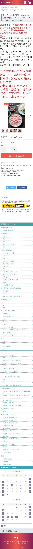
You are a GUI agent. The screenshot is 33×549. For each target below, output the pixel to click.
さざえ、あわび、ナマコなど (10, 279)
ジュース (5, 341)
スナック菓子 (6, 373)
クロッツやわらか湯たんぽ (10, 417)
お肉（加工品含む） (9, 7)
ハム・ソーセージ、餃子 (9, 244)
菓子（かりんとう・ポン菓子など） (12, 360)
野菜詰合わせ (6, 313)
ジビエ (4, 247)
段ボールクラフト (7, 430)
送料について (10, 543)
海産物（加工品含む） (7, 250)
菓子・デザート (5, 352)
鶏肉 (4, 241)
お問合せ (24, 543)
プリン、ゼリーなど (8, 357)
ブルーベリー (6, 321)
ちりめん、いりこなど (8, 261)
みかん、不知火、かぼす (9, 316)
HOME (2, 7)
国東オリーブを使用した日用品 (11, 438)
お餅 (4, 307)
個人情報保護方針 (24, 541)
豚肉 (16, 7)
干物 (4, 269)
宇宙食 (4, 411)
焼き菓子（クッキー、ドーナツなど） (13, 363)
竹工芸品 (5, 446)
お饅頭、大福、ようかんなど (10, 368)
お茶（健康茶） (7, 346)
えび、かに (5, 266)
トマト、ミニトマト (8, 327)
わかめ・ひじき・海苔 (8, 253)
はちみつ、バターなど (8, 402)
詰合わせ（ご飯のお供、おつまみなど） (13, 405)
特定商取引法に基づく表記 (11, 541)
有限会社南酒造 (7, 464)
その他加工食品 (5, 388)
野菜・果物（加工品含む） (8, 310)
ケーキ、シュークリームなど (10, 371)
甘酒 (4, 343)
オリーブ (5, 324)
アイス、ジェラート (8, 355)
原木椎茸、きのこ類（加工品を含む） (11, 288)
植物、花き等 (6, 436)
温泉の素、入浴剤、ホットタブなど (12, 433)
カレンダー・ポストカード (10, 444)
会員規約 (17, 543)
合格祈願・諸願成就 (8, 230)
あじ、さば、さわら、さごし (10, 271)
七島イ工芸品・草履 (8, 425)
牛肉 (4, 236)
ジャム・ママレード (8, 335)
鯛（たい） (5, 258)
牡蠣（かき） (6, 277)
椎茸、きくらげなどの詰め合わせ (11, 296)
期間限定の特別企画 (6, 227)
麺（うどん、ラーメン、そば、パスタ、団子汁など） (16, 396)
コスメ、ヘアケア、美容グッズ (11, 449)
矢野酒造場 (5, 461)
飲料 (2, 338)
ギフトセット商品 (6, 452)
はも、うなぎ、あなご (8, 263)
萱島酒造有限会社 (7, 459)
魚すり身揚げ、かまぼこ (9, 285)
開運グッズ (5, 441)
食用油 (4, 382)
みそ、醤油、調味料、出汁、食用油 (10, 377)
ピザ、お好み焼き (7, 400)
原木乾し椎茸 (6, 291)
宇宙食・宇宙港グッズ (7, 408)
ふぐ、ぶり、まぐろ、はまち (10, 274)
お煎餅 (4, 365)
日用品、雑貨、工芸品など (8, 414)
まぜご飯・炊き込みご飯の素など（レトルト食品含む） (16, 392)
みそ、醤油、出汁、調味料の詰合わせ (13, 385)
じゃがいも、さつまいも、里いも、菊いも (14, 329)
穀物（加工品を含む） (7, 299)
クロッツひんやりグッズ (9, 420)
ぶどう (4, 319)
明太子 (4, 282)
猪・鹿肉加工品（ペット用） (10, 428)
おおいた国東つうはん (8, 2)
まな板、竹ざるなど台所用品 (10, 422)
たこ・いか (5, 255)
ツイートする (11, 187)
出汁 (4, 380)
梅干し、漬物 (6, 332)
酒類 (2, 456)
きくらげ (5, 293)
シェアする (22, 187)
